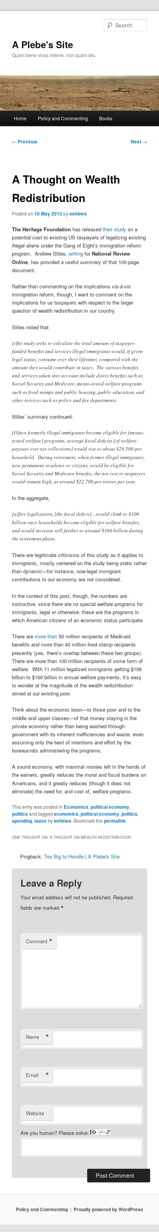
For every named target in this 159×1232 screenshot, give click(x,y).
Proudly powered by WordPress (108, 1209)
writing (76, 253)
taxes (40, 820)
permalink (115, 820)
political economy (110, 806)
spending (22, 820)
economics (66, 813)
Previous (24, 141)
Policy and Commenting (63, 118)
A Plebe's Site (42, 44)
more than (46, 636)
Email (37, 1075)
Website (35, 1113)
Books (105, 118)
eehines (78, 213)
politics (20, 813)
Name (37, 1037)
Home (20, 118)
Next (139, 141)
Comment (39, 941)
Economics (76, 806)
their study (114, 229)
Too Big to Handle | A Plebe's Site (82, 856)
